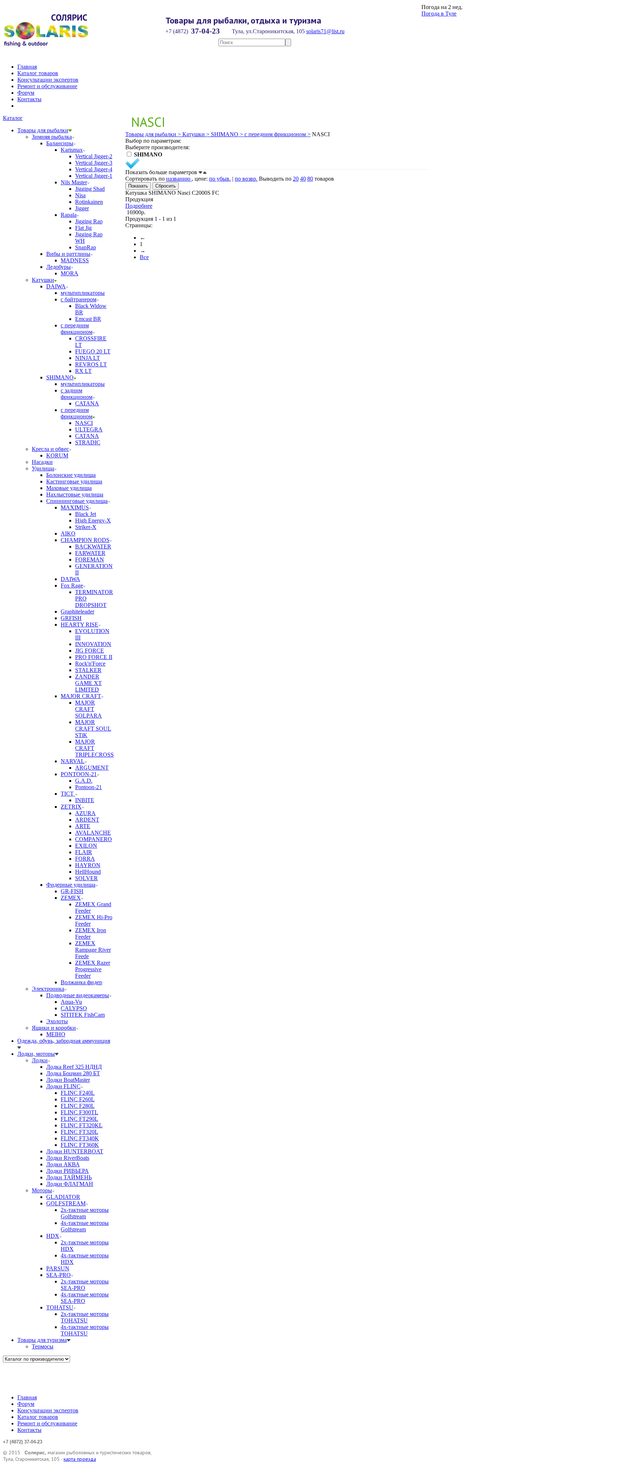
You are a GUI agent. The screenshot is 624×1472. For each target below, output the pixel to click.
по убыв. (220, 179)
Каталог (13, 118)
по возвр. (246, 179)
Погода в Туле (438, 13)
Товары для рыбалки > (153, 134)
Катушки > (195, 134)
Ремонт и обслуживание (47, 86)
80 (310, 179)
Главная (27, 67)
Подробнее (138, 206)
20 (296, 179)
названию (179, 179)
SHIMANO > (226, 134)
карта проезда (80, 1459)
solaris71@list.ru (325, 31)
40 (303, 179)
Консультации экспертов (47, 80)
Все (144, 257)
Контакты (29, 99)
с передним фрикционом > (277, 134)
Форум (25, 93)
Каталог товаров (37, 73)
